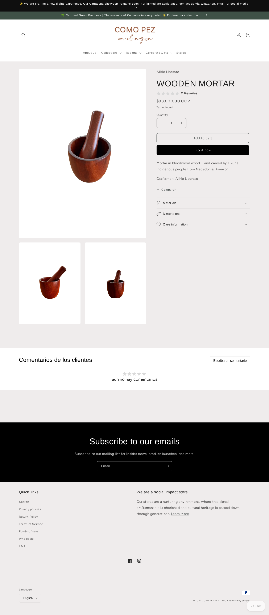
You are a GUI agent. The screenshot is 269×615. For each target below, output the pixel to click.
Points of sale (28, 531)
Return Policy (28, 517)
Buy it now (202, 150)
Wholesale (26, 539)
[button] (23, 35)
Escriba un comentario (230, 360)
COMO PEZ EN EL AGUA (215, 600)
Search (24, 502)
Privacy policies (30, 509)
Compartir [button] (168, 190)
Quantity (162, 114)
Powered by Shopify (239, 600)
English (28, 597)
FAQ (22, 546)
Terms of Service (31, 524)
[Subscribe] (167, 466)
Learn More (180, 514)
